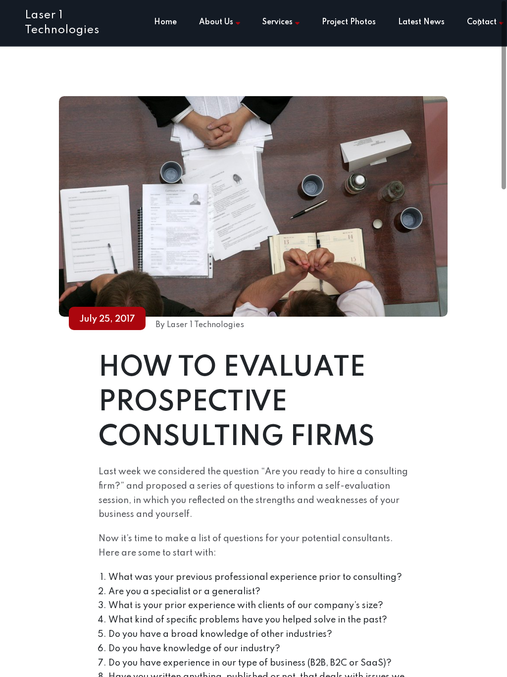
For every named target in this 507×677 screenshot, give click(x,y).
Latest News (421, 22)
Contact (482, 22)
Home (165, 22)
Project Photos (349, 22)
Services (277, 22)
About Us (216, 22)
